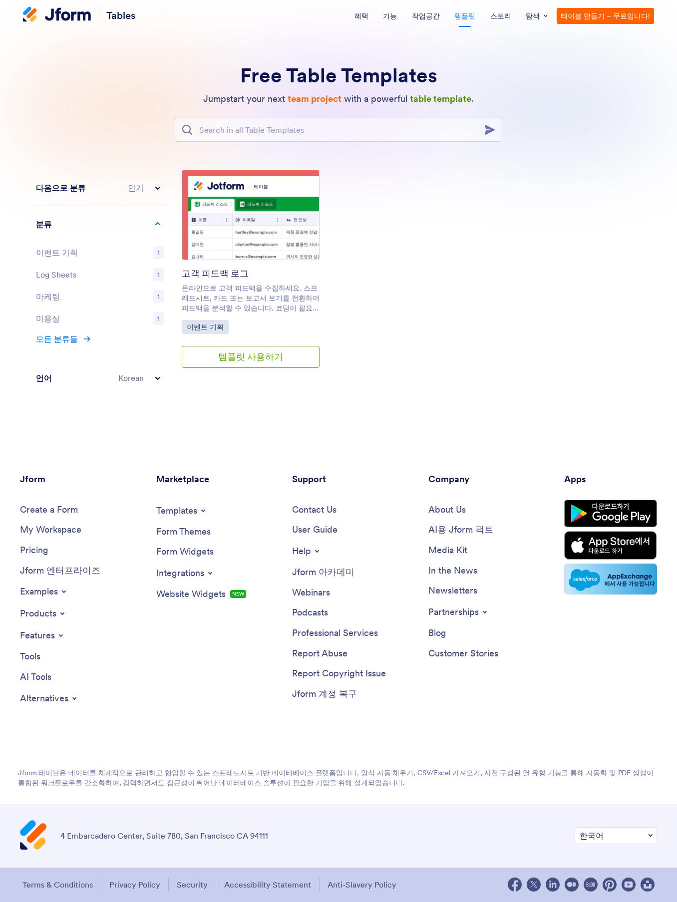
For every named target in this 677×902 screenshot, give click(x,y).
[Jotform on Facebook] (515, 885)
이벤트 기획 (207, 326)
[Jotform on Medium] (572, 885)
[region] (100, 283)
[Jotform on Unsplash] (648, 885)
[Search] (493, 129)
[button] (100, 188)
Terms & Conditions (57, 885)
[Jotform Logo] (57, 15)
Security (192, 885)
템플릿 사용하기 (250, 356)
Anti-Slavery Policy (362, 885)
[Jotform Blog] (591, 885)
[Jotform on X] (534, 885)
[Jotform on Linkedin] (553, 885)
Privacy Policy (134, 885)
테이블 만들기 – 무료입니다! (605, 15)
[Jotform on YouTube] (629, 885)
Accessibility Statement (267, 885)
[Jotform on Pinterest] (610, 885)
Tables (120, 15)
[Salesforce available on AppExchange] (610, 579)
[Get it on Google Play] (610, 513)
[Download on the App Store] (610, 545)
